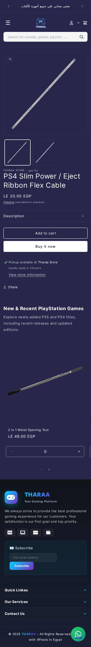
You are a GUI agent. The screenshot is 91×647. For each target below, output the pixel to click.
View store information (27, 275)
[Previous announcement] (9, 6)
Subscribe (21, 566)
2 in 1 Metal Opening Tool (28, 430)
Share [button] (13, 287)
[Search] (82, 37)
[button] (46, 216)
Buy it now (45, 246)
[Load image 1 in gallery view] (17, 152)
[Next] (49, 469)
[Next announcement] (82, 6)
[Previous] (42, 469)
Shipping (9, 202)
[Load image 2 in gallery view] (45, 152)
